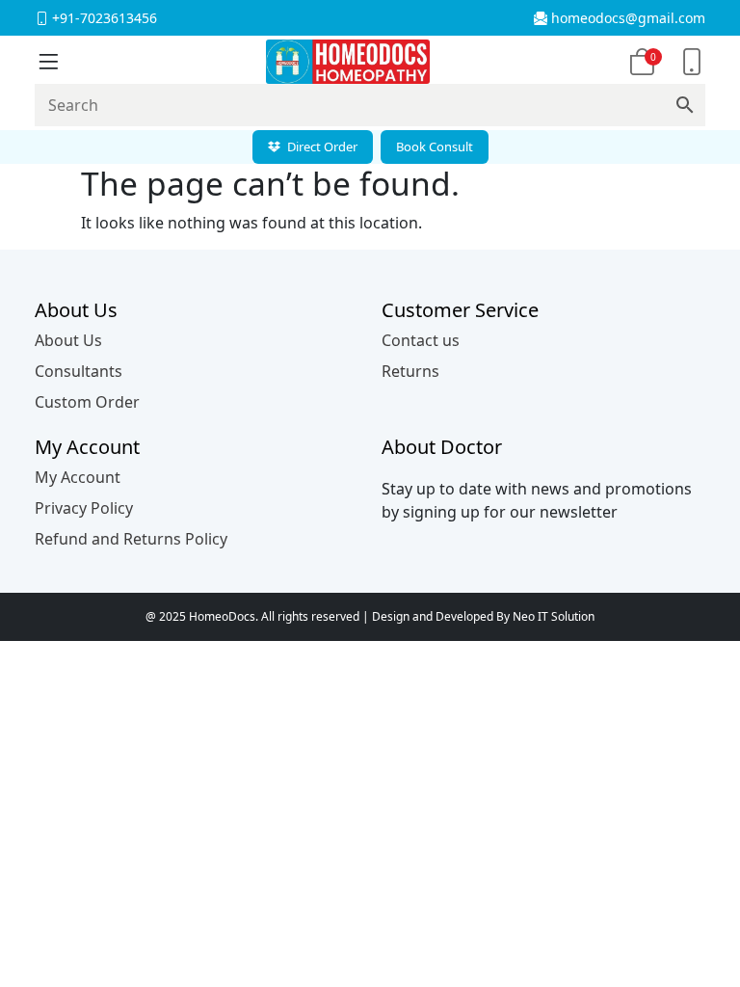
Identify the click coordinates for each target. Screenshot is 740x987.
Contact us (421, 340)
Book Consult (434, 146)
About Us (68, 340)
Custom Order (87, 402)
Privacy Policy (84, 508)
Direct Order (320, 146)
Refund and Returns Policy (131, 538)
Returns (410, 371)
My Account (77, 477)
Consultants (78, 371)
